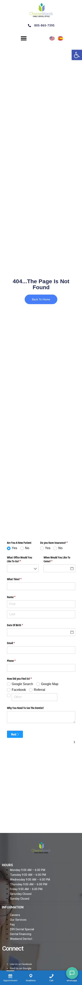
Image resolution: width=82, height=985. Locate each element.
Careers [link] (15, 915)
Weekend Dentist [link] (21, 939)
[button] (23, 38)
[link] (77, 55)
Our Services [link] (18, 920)
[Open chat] (72, 973)
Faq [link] (12, 924)
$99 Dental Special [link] (22, 929)
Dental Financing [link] (20, 934)
